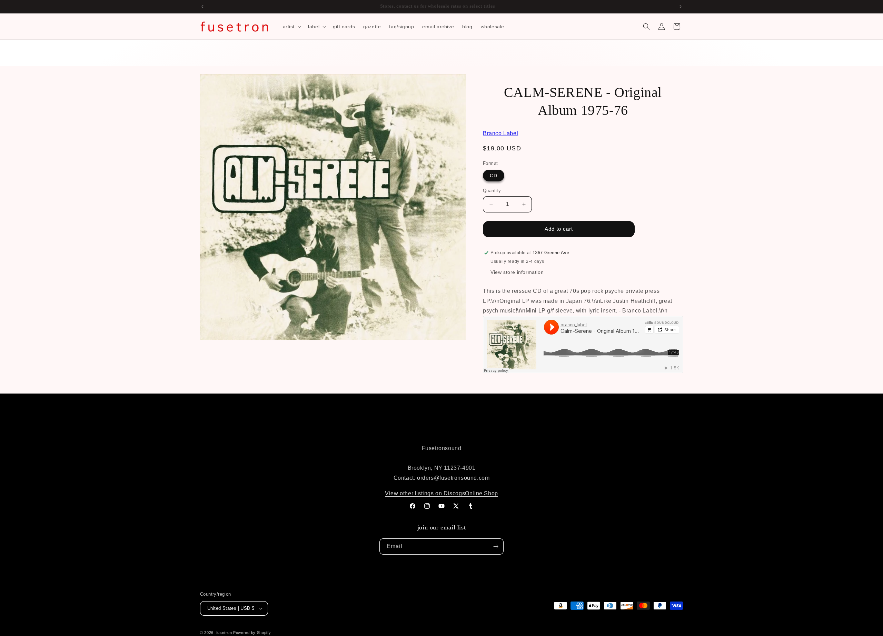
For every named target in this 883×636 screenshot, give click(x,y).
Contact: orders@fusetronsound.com (442, 478)
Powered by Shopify (252, 632)
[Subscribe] (495, 546)
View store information (517, 272)
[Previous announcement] (202, 6)
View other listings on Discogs (425, 493)
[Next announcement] (680, 6)
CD (493, 175)
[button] (291, 26)
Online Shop (481, 493)
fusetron (224, 632)
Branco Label (500, 133)
